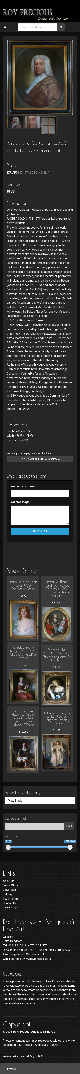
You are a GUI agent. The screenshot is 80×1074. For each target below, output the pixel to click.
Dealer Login (10, 907)
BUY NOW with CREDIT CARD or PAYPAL (40, 459)
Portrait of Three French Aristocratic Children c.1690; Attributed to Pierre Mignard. (56, 588)
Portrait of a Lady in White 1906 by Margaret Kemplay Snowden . (56, 718)
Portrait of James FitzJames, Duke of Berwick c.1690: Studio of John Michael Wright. (23, 717)
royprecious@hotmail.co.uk (28, 954)
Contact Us (9, 903)
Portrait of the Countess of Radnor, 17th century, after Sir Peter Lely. (57, 655)
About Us (8, 881)
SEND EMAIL (40, 531)
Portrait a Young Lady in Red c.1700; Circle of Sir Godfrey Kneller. (23, 653)
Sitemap (10, 1068)
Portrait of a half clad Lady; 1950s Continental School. (23, 585)
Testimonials (11, 898)
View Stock (10, 889)
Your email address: (24, 486)
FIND (69, 826)
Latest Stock (10, 885)
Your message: (20, 502)
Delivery (8, 894)
